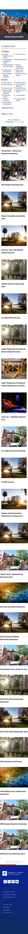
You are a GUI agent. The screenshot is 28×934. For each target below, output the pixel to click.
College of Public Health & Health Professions (7, 91)
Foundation (6, 907)
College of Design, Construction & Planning (7, 61)
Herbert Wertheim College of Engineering (7, 75)
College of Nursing (7, 88)
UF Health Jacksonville (6, 99)
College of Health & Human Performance (8, 65)
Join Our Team (7, 904)
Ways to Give (7, 114)
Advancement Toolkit (9, 894)
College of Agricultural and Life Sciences (8, 56)
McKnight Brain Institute (7, 96)
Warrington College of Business (21, 74)
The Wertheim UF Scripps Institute (7, 103)
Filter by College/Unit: (14, 120)
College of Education (21, 59)
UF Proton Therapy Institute (20, 99)
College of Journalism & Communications (20, 66)
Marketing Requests (9, 897)
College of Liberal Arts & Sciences (7, 70)
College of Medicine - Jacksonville (21, 85)
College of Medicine (8, 84)
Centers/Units (7, 108)
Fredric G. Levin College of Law (19, 70)
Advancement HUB (9, 892)
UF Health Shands (20, 95)
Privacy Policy (7, 912)
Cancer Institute (7, 82)
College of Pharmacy (21, 88)
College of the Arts (20, 54)
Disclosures (6, 910)
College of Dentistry (21, 82)
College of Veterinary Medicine (21, 90)
